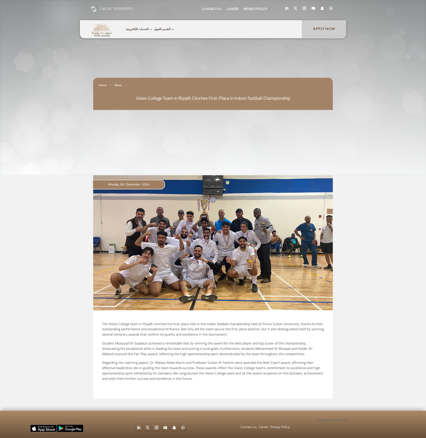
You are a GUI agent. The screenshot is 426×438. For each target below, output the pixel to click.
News (118, 85)
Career (232, 9)
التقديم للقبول (162, 29)
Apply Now (324, 29)
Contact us (211, 9)
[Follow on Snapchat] (322, 8)
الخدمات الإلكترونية (137, 29)
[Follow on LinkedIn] (286, 8)
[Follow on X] (295, 8)
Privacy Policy (255, 9)
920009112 (122, 9)
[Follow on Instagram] (304, 8)
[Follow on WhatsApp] (331, 8)
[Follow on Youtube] (313, 8)
